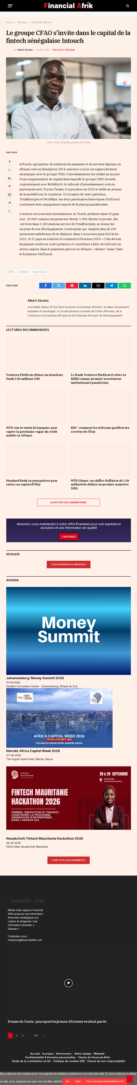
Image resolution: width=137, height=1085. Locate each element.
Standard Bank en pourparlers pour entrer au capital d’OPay (32, 482)
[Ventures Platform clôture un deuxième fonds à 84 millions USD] (36, 353)
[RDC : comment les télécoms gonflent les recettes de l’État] (101, 406)
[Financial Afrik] (68, 6)
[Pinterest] (9, 186)
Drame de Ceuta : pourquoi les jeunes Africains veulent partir (57, 1021)
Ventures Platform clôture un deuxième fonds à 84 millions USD (34, 377)
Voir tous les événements (68, 860)
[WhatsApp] (9, 210)
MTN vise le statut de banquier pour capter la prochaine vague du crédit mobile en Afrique (31, 431)
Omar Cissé (39, 271)
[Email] (9, 194)
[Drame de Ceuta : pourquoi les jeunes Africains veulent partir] (68, 983)
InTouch (23, 271)
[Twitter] (9, 169)
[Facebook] (9, 161)
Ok (67, 1081)
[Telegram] (9, 202)
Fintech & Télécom (64, 50)
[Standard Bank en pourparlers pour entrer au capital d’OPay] (36, 459)
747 (36, 1035)
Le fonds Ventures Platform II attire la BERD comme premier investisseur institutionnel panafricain (98, 378)
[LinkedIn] (9, 178)
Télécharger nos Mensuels (68, 564)
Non (77, 1081)
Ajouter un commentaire (68, 502)
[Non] (130, 1079)
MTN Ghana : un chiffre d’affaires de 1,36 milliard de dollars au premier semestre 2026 (100, 484)
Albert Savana (25, 49)
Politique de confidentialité (105, 1081)
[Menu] (10, 6)
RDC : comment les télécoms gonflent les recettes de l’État (100, 429)
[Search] (127, 6)
